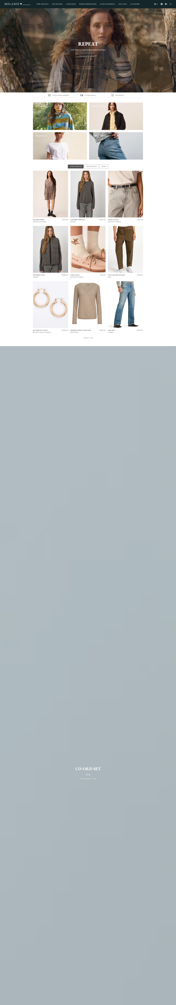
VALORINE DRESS (38, 220)
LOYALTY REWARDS (107, 4)
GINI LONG (111, 330)
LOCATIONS (134, 4)
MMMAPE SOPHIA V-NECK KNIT (80, 330)
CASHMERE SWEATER (77, 220)
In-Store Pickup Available (60, 95)
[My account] (162, 4)
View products (86, 779)
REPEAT (73, 222)
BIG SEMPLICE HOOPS (40, 330)
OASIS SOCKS (74, 275)
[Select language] (156, 4)
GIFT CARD (122, 4)
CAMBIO (111, 332)
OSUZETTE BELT (113, 220)
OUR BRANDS (57, 4)
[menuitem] (42, 4)
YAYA (109, 277)
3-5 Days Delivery (90, 95)
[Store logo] (17, 4)
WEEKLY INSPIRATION (87, 4)
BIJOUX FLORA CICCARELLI (42, 332)
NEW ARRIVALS (42, 4)
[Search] (171, 4)
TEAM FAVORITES (76, 166)
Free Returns (119, 95)
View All (86, 338)
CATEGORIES (71, 4)
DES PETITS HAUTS (39, 222)
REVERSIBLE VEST (39, 275)
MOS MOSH (74, 332)
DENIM (103, 166)
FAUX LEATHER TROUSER (116, 275)
